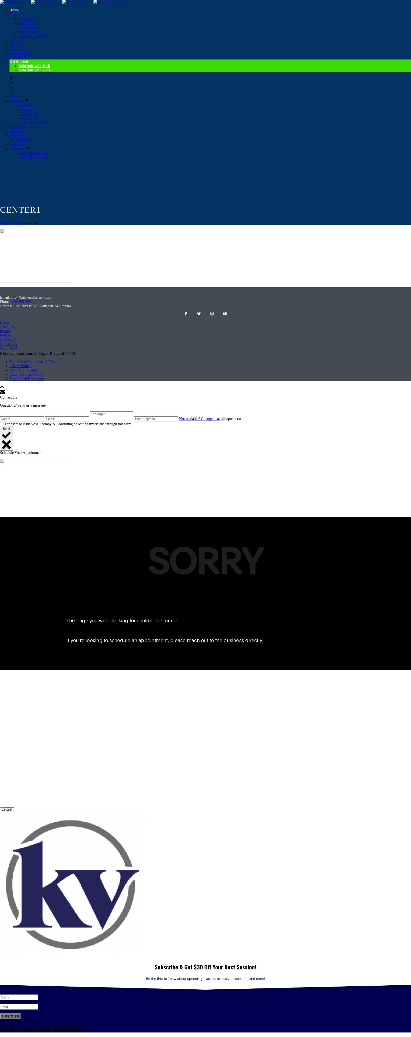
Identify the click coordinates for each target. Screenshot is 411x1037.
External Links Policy (26, 374)
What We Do (29, 27)
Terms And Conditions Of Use (32, 362)
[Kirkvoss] (62, 2)
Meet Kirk (26, 19)
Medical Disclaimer (24, 370)
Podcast (6, 335)
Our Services (29, 32)
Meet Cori (26, 23)
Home (14, 10)
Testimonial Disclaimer (27, 379)
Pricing (5, 331)
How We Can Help (33, 36)
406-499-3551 (22, 302)
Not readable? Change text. (199, 419)
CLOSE (7, 810)
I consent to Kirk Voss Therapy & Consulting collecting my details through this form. (68, 424)
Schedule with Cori (34, 70)
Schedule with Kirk (34, 66)
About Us (7, 327)
